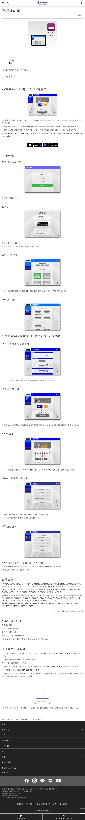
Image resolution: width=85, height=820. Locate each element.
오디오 (4, 719)
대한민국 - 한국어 (10, 768)
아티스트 (5, 740)
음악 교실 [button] (5, 729)
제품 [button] (3, 724)
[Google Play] (50, 145)
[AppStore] (34, 145)
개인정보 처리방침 (40, 804)
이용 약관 (28, 804)
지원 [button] (3, 756)
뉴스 (3, 735)
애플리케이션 (25, 719)
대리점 (4, 751)
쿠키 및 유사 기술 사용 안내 (58, 804)
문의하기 (20, 804)
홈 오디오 (11, 719)
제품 (17, 719)
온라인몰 (5, 745)
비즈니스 (5, 772)
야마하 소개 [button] (6, 762)
